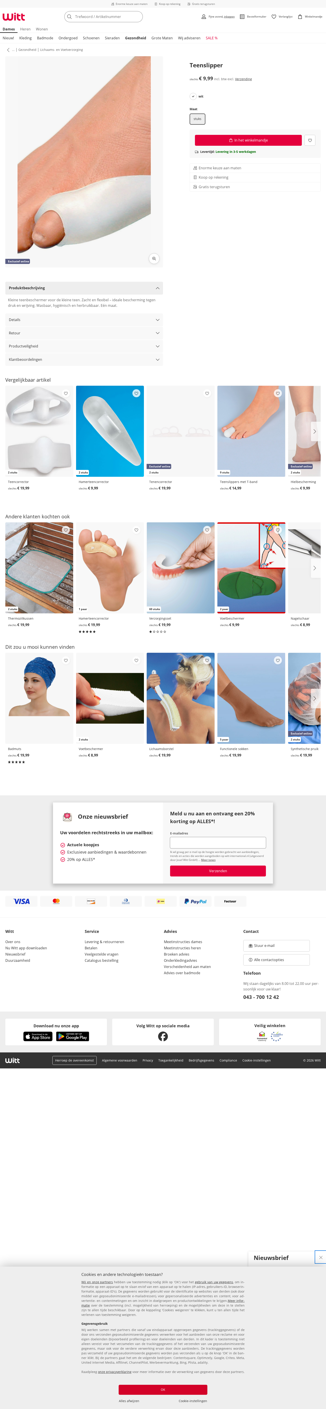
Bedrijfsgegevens (201, 1060)
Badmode (45, 38)
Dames (9, 29)
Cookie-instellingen (193, 1401)
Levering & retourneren (104, 941)
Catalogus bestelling (101, 960)
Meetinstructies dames (183, 941)
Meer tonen (208, 860)
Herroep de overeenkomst (74, 1060)
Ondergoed (68, 38)
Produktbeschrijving (27, 287)
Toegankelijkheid (170, 1060)
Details (14, 319)
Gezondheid (135, 38)
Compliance (228, 1060)
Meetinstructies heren (182, 948)
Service (92, 931)
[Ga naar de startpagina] (14, 17)
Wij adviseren (189, 38)
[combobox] (113, 16)
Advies (170, 931)
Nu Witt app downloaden (26, 948)
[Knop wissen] (138, 16)
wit (200, 96)
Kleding (25, 38)
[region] (163, 1338)
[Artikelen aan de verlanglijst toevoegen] (309, 140)
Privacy (148, 1060)
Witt (9, 931)
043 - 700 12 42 (261, 997)
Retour (14, 333)
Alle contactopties (269, 959)
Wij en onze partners (97, 1282)
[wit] (193, 96)
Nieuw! (8, 38)
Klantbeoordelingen (25, 359)
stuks (197, 119)
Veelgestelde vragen (101, 954)
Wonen (42, 29)
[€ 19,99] (39, 698)
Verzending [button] (243, 79)
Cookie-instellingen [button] (256, 1060)
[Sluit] (321, 1257)
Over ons (12, 941)
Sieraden (112, 38)
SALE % (212, 38)
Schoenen (91, 38)
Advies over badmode (182, 972)
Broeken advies (176, 954)
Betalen (91, 948)
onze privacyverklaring (115, 1372)
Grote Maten (162, 38)
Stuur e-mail (264, 947)
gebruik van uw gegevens (214, 1282)
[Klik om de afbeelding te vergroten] (154, 258)
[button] (7, 50)
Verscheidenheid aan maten (187, 966)
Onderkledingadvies (180, 960)
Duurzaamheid (17, 960)
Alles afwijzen (129, 1401)
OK (163, 1389)
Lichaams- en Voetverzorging (61, 50)
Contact (251, 931)
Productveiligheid (23, 346)
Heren (25, 29)
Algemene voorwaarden (119, 1060)
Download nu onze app (56, 1025)
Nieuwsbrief (15, 954)
